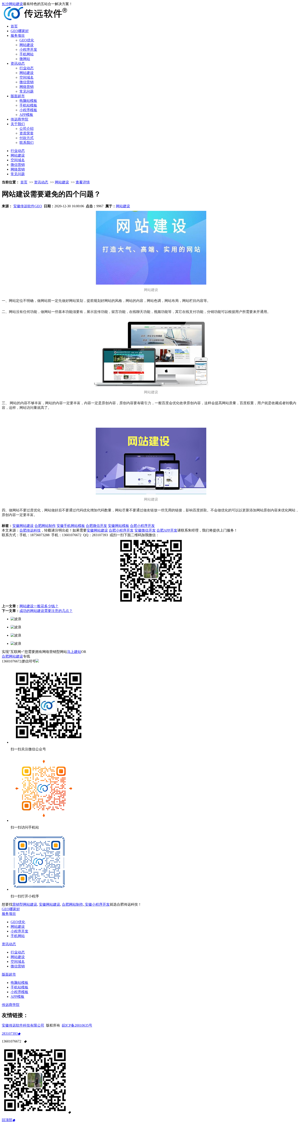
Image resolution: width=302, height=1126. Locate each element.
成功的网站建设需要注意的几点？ (46, 611)
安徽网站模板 (118, 526)
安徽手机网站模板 (71, 526)
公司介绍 (26, 128)
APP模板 (26, 114)
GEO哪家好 (20, 31)
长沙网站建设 (12, 4)
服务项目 (18, 35)
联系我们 (26, 142)
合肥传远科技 (30, 530)
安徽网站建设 (23, 526)
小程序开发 (28, 49)
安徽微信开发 (145, 530)
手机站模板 (28, 105)
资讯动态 (18, 63)
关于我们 (18, 124)
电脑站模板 (28, 101)
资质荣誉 (26, 133)
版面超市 (18, 96)
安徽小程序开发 (97, 904)
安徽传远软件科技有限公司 (23, 1025)
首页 (14, 26)
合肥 (38, 526)
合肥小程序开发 (142, 526)
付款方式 (26, 138)
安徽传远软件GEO (27, 206)
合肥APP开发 (167, 530)
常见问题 (26, 91)
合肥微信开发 (96, 526)
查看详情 (83, 182)
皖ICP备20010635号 (77, 1025)
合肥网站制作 (72, 904)
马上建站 (74, 652)
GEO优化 (26, 40)
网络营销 (26, 87)
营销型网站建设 (24, 904)
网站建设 (26, 45)
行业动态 (26, 68)
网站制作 (49, 526)
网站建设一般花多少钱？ (38, 606)
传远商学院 (19, 119)
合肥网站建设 (12, 656)
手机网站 (26, 54)
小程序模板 (28, 110)
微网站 (24, 59)
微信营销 (26, 82)
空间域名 (26, 77)
